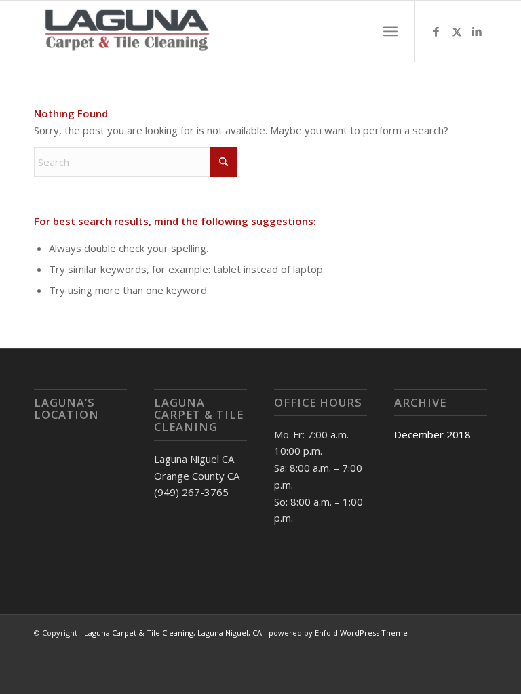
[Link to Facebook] (436, 31)
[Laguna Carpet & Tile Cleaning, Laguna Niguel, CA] (127, 31)
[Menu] (390, 31)
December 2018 (432, 434)
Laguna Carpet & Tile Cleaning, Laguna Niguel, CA (173, 633)
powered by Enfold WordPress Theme (338, 633)
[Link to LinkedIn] (477, 31)
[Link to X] (456, 31)
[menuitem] (390, 31)
